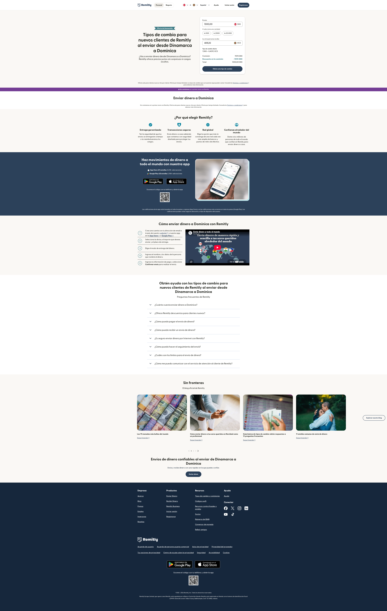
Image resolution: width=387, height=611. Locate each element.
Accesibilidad (214, 553)
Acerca (141, 496)
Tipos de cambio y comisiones (207, 496)
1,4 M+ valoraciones (166, 174)
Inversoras (142, 517)
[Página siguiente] (198, 451)
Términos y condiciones (241, 83)
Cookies (226, 553)
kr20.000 (228, 33)
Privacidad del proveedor (222, 547)
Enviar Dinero (171, 496)
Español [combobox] (203, 5)
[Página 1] (191, 451)
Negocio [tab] (169, 5)
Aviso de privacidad (200, 547)
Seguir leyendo (143, 438)
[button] (185, 5)
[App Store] (176, 181)
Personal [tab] (159, 5)
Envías (204, 20)
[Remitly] (144, 5)
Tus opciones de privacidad (149, 553)
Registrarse (243, 5)
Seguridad (201, 553)
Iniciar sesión (229, 5)
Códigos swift (200, 501)
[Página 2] (193, 451)
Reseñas (141, 522)
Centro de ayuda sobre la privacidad (178, 553)
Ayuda (216, 5)
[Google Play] (153, 181)
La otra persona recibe (210, 39)
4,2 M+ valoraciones (166, 170)
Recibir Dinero (172, 501)
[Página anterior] (189, 451)
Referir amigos (201, 530)
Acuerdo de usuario (146, 547)
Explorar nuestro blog (374, 418)
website (164, 233)
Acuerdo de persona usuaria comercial (173, 547)
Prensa (140, 506)
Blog (139, 501)
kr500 (206, 33)
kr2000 (217, 33)
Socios (198, 514)
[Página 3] (196, 451)
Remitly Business (173, 506)
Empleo (141, 511)
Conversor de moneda (204, 524)
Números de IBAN (202, 519)
